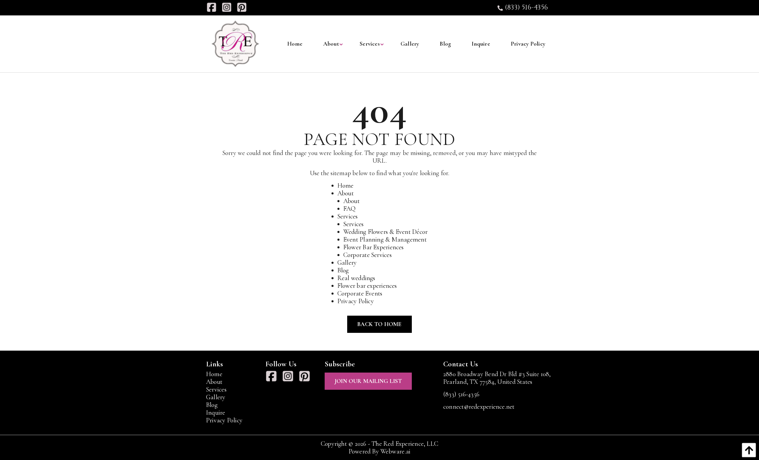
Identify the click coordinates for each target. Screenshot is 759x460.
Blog (343, 270)
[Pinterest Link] (244, 8)
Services (347, 216)
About (345, 193)
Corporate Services (367, 255)
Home (345, 185)
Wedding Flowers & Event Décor (385, 232)
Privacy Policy (355, 301)
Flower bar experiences (367, 286)
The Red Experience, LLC (404, 444)
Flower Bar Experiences (373, 247)
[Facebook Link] (213, 8)
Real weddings (356, 278)
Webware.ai (395, 451)
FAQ (349, 209)
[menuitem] (294, 44)
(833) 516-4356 (525, 7)
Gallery (347, 262)
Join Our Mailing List (368, 381)
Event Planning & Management (385, 239)
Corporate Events (359, 293)
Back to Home (379, 324)
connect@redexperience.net (479, 407)
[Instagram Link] (229, 8)
